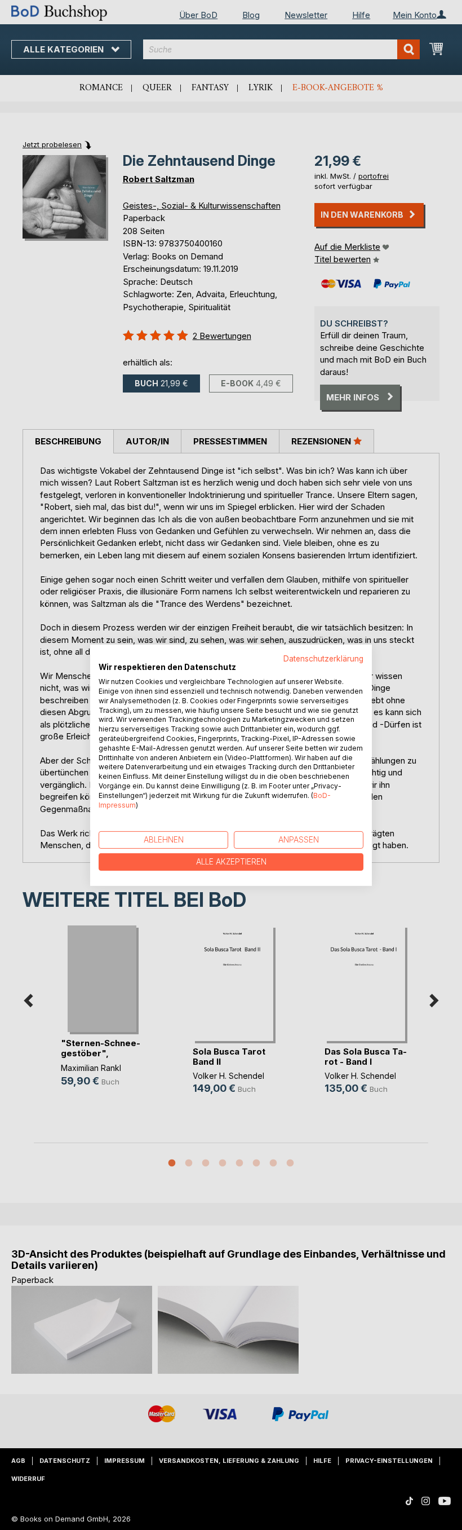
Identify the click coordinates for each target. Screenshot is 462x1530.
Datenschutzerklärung (323, 658)
